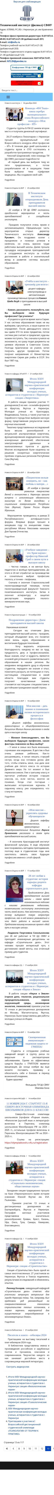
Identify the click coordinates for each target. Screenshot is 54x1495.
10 (29, 1448)
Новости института (12, 103)
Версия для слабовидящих (27, 1)
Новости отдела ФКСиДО (15, 1098)
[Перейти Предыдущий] (13, 1448)
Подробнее (10, 180)
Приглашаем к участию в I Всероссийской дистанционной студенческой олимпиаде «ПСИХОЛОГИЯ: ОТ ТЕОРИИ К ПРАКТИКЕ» (24, 1427)
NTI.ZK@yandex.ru (16, 61)
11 (36, 1448)
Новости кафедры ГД (13, 965)
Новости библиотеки (13, 1330)
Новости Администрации (15, 615)
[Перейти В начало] (7, 1448)
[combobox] (17, 90)
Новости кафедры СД (13, 1238)
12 (42, 1448)
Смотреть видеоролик (17, 1366)
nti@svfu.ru (14, 42)
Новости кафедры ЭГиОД (15, 1156)
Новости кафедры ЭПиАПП (16, 374)
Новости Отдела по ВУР (14, 188)
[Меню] (8, 97)
